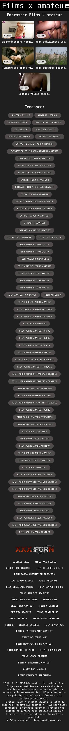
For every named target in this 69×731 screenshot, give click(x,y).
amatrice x (20, 129)
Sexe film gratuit (22, 606)
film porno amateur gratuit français (34, 403)
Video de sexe (18, 618)
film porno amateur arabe (34, 331)
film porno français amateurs (35, 496)
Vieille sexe (21, 562)
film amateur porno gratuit (34, 266)
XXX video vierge (22, 580)
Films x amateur (20, 720)
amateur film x (21, 115)
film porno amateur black (34, 345)
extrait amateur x (50, 137)
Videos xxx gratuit (18, 568)
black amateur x (45, 129)
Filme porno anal (51, 650)
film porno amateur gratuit (34, 395)
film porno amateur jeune (34, 410)
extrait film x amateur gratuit (34, 187)
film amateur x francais (34, 280)
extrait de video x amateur (34, 165)
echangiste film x (19, 137)
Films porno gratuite (46, 618)
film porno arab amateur (34, 439)
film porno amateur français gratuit (34, 374)
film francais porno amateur (34, 316)
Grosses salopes (29, 625)
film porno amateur (34, 324)
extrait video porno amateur (34, 209)
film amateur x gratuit (22, 295)
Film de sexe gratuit (49, 568)
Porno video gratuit (34, 656)
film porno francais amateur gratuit (34, 482)
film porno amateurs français (35, 424)
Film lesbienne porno (19, 587)
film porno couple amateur (34, 460)
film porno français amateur (34, 475)
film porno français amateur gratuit (34, 489)
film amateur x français (34, 288)
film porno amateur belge (34, 338)
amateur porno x (47, 115)
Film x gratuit (48, 606)
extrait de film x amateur (34, 158)
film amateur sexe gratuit (34, 273)
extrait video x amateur (34, 216)
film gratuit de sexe (20, 650)
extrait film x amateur (34, 180)
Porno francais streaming (34, 675)
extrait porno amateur (34, 194)
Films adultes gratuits (34, 593)
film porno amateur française (35, 388)
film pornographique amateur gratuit (34, 525)
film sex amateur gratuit (34, 532)
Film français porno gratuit (34, 644)
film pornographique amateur (34, 518)
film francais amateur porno (34, 309)
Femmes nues (50, 599)
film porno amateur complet (34, 352)
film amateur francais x (34, 244)
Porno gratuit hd (47, 612)
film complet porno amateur (34, 302)
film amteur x (53, 295)
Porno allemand (48, 580)
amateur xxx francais (48, 122)
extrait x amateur (34, 223)
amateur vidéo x (17, 122)
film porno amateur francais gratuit (34, 381)
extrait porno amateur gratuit (34, 201)
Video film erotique (24, 599)
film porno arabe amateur (34, 446)
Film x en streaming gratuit (34, 631)
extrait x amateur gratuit (34, 230)
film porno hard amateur (34, 511)
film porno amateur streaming (35, 417)
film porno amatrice (34, 431)
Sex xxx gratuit (21, 612)
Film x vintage (54, 625)
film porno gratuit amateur (34, 503)
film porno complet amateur (34, 453)
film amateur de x (50, 237)
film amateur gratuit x (34, 259)
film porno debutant (34, 467)
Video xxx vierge (45, 562)
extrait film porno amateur (34, 173)
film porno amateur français (34, 367)
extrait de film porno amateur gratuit (34, 151)
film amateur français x (34, 252)
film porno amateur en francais (34, 360)
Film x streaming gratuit (34, 662)
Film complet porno (51, 587)
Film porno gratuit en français (34, 574)
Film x (9, 625)
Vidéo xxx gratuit (34, 669)
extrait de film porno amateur (34, 144)
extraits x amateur (19, 237)
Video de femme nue (34, 637)
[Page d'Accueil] (34, 549)
